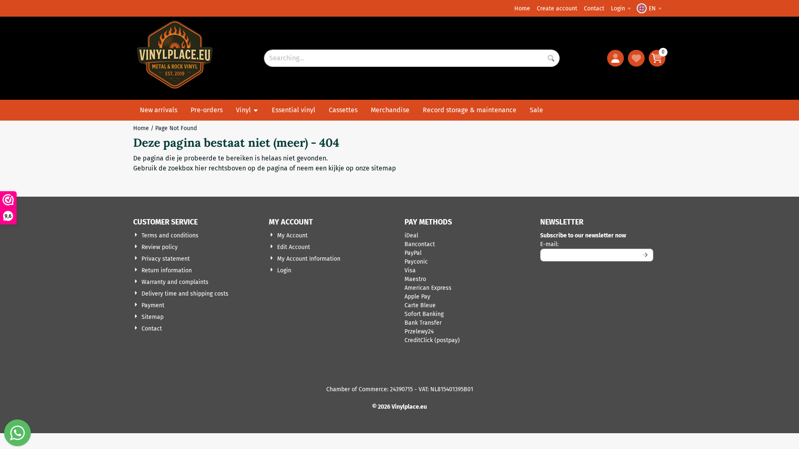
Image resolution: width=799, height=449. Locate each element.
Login (618, 8)
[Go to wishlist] (636, 58)
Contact (594, 8)
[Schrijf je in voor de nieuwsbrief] (645, 255)
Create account (557, 8)
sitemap (383, 168)
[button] (650, 8)
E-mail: (596, 244)
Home (522, 8)
